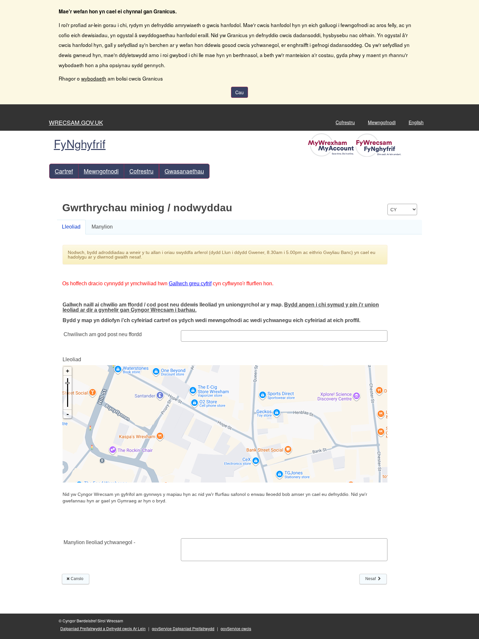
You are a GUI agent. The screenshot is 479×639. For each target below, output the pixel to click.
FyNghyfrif (80, 143)
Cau (239, 92)
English (416, 122)
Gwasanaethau (184, 171)
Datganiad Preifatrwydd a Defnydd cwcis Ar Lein (103, 628)
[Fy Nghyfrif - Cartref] (355, 144)
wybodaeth (93, 78)
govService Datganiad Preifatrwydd (183, 628)
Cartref (64, 171)
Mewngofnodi (382, 122)
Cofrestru (345, 122)
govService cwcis (236, 628)
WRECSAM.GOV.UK (76, 122)
